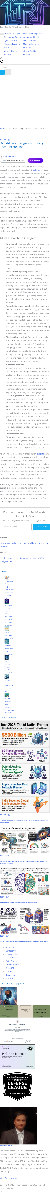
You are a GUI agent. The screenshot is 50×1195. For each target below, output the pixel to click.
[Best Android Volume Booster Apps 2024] (7, 658)
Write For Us (11, 961)
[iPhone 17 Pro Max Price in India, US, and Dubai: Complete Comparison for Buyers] (7, 601)
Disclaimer (10, 957)
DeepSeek (10, 975)
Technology (5, 139)
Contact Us (11, 951)
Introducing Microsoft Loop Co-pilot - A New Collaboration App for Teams (9, 589)
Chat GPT (10, 968)
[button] (2, 72)
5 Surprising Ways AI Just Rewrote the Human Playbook (19, 902)
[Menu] (2, 34)
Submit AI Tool (12, 964)
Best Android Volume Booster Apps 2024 (8, 667)
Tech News (5, 855)
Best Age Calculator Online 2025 (9, 635)
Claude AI (10, 971)
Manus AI (10, 978)
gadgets (40, 454)
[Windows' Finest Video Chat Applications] (7, 642)
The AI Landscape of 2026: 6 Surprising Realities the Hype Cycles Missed (24, 941)
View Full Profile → (8, 1178)
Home (3, 128)
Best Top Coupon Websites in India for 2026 (9, 685)
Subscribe (41, 526)
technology (37, 170)
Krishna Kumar (7, 1145)
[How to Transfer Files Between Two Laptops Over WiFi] (7, 695)
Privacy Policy (12, 954)
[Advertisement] (25, 101)
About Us (10, 947)
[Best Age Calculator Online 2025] (7, 629)
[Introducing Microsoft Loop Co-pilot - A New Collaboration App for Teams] (7, 577)
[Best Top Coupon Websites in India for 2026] (7, 676)
